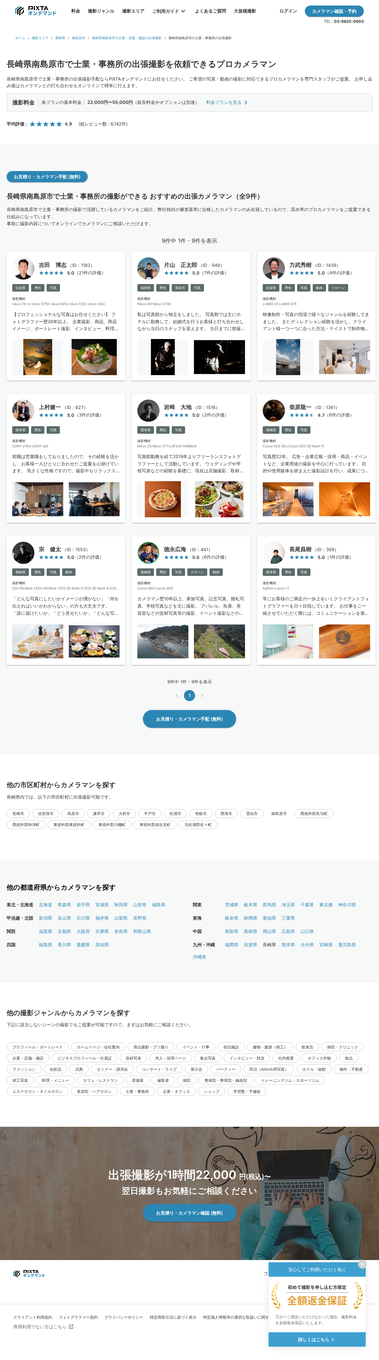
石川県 (83, 918)
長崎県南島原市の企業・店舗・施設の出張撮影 (127, 38)
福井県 (102, 918)
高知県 (102, 944)
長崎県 (60, 38)
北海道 (45, 904)
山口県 (307, 931)
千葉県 (307, 904)
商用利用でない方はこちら (40, 1326)
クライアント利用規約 (32, 1317)
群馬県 (269, 904)
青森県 (64, 904)
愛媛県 (83, 944)
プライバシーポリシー (123, 1317)
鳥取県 (231, 931)
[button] (18, 813)
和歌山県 (142, 931)
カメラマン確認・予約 (334, 11)
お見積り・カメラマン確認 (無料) (189, 1213)
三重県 (288, 918)
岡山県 (269, 931)
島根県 (250, 931)
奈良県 (121, 931)
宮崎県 (326, 944)
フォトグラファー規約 (78, 1317)
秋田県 (121, 904)
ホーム (20, 38)
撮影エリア (40, 38)
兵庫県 (102, 931)
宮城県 (102, 904)
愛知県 (269, 918)
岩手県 (83, 904)
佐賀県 (250, 944)
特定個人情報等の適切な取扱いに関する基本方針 (246, 1317)
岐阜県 (231, 918)
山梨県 (121, 918)
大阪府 (83, 931)
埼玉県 (288, 904)
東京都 (326, 904)
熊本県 (288, 944)
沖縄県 (199, 957)
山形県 (139, 904)
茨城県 (231, 904)
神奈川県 (347, 904)
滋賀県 (45, 931)
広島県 (288, 931)
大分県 (307, 944)
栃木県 (250, 904)
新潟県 (45, 918)
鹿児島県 (347, 944)
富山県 (64, 918)
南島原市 (78, 38)
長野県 (139, 918)
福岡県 (231, 944)
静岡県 (250, 918)
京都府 (64, 931)
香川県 (64, 944)
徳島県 (45, 944)
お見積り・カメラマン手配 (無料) (47, 176)
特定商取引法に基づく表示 (173, 1317)
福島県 (158, 904)
